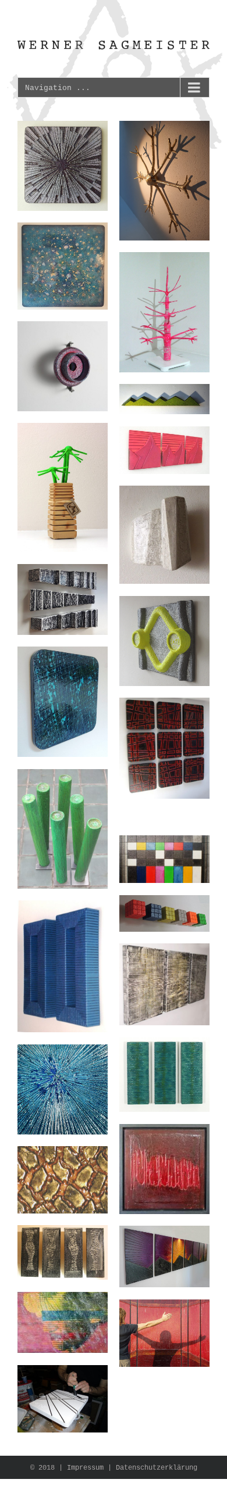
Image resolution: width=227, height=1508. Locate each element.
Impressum (85, 1468)
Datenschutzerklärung (156, 1468)
